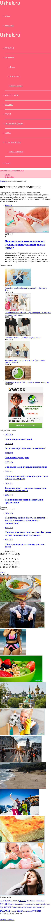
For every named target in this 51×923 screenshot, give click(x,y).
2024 (2, 900)
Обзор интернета (16, 152)
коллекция (40, 900)
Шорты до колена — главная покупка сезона (23, 338)
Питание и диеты (14, 123)
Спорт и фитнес (15, 86)
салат (20, 910)
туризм (29, 911)
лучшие (5, 903)
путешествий (27, 907)
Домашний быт (13, 142)
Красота (9, 105)
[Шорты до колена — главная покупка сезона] (18, 335)
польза (48, 904)
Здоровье (9, 58)
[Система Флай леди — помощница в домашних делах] (22, 735)
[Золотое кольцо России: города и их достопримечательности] (23, 708)
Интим (12, 67)
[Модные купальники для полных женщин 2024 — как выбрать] (13, 654)
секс (24, 911)
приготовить (7, 906)
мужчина (35, 904)
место (22, 904)
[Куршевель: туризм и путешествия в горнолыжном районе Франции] (19, 815)
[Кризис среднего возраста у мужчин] (22, 628)
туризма (36, 910)
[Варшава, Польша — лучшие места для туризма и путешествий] (21, 761)
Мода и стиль (12, 95)
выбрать (15, 901)
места (17, 904)
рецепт (5, 910)
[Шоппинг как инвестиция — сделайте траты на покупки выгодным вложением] (18, 311)
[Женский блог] (10, 5)
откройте (43, 904)
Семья (8, 133)
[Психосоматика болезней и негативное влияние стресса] (22, 895)
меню (12, 904)
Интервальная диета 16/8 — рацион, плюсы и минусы (27, 382)
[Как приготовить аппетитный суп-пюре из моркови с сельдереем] (20, 601)
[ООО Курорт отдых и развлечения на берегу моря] (23, 788)
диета (22, 900)
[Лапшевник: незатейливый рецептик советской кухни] (22, 841)
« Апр (2, 572)
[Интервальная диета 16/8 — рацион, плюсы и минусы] (18, 380)
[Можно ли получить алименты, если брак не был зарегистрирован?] (17, 358)
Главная (3, 181)
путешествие (18, 907)
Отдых (8, 114)
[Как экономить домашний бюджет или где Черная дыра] (22, 868)
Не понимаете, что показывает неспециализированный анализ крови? (25, 244)
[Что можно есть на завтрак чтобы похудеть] (21, 681)
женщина (31, 900)
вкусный (8, 900)
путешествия (38, 907)
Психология (14, 76)
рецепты (13, 911)
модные (28, 904)
